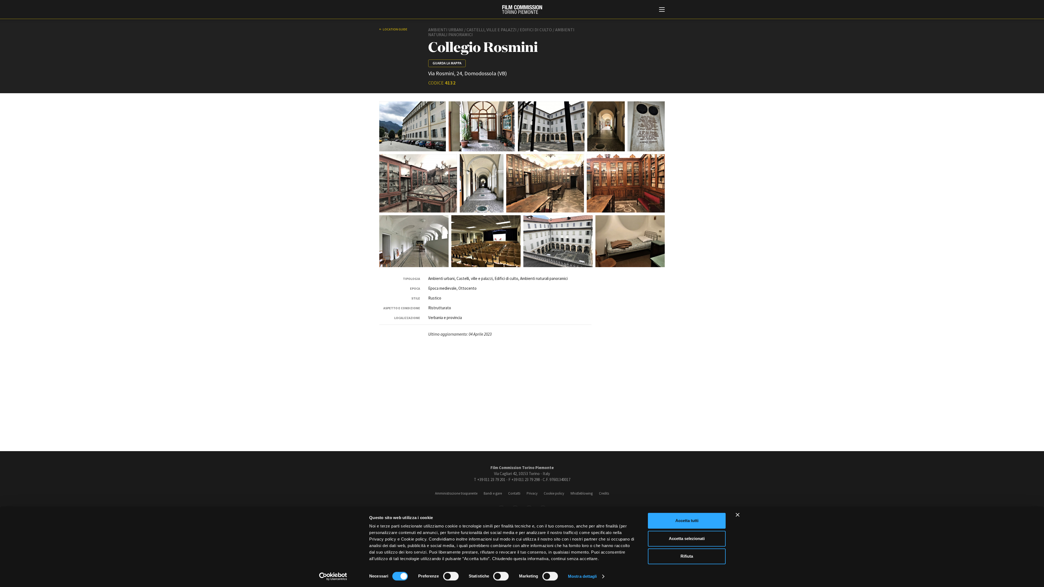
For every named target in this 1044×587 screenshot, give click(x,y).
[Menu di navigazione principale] (662, 10)
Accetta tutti (686, 520)
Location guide (395, 29)
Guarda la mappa (447, 63)
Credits (604, 493)
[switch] (451, 576)
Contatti (514, 493)
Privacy (532, 493)
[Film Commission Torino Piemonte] (522, 9)
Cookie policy (554, 493)
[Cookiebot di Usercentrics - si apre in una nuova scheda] (333, 576)
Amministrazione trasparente (456, 493)
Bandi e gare (493, 493)
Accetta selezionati (687, 538)
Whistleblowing (581, 493)
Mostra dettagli (582, 576)
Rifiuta (687, 556)
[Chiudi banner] (737, 515)
